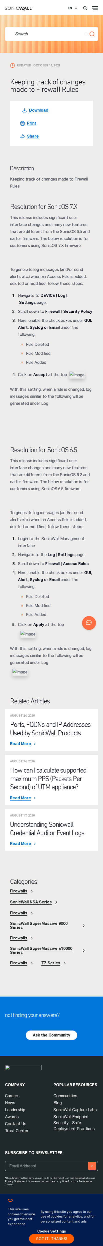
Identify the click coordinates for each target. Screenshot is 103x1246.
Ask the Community (51, 1035)
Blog (58, 1102)
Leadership (15, 1109)
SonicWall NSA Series (31, 902)
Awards (12, 1116)
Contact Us (15, 1123)
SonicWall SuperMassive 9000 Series (39, 925)
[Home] (18, 9)
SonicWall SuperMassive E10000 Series (41, 950)
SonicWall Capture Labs (75, 1109)
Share (33, 136)
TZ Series (50, 963)
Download (38, 110)
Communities (65, 1095)
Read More (20, 744)
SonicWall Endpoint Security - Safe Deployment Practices (74, 1122)
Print (31, 123)
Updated (24, 65)
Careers (12, 1095)
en (70, 8)
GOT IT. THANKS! (51, 1239)
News (10, 1102)
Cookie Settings (51, 1231)
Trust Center (16, 1130)
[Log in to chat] (89, 623)
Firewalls (18, 891)
